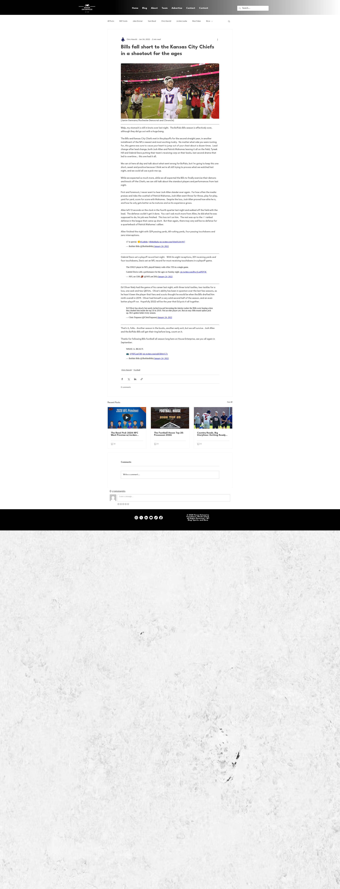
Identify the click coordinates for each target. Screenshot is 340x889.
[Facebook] (161, 512)
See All (229, 397)
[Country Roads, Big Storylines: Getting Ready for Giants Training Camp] (213, 412)
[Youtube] (151, 512)
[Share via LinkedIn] (135, 373)
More (208, 21)
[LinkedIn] (146, 512)
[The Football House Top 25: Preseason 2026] (170, 412)
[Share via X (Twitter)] (128, 373)
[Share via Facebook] (122, 373)
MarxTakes (196, 21)
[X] (141, 512)
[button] (203, 8)
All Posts (111, 21)
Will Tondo (123, 21)
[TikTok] (156, 512)
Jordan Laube (182, 21)
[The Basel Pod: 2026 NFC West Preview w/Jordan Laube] (127, 412)
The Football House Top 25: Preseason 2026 (169, 428)
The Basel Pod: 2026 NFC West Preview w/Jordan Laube (124, 428)
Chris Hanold (166, 21)
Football (137, 365)
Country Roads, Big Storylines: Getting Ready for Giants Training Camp (211, 428)
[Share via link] (141, 373)
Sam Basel (152, 21)
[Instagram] (136, 512)
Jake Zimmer (138, 21)
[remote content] (170, 242)
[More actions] (217, 39)
